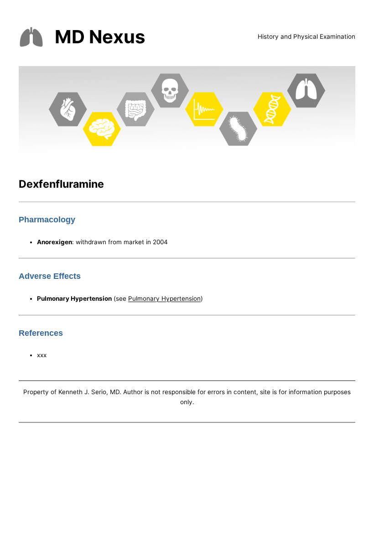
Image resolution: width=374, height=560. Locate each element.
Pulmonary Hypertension (164, 298)
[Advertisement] (187, 493)
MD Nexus (100, 37)
